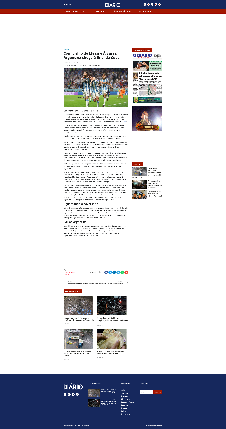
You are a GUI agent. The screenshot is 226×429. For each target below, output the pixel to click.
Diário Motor (125, 399)
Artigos (123, 390)
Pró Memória (125, 414)
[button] (145, 4)
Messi (67, 274)
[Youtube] (159, 4)
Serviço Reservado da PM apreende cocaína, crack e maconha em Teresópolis (79, 319)
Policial (123, 411)
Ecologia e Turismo (127, 402)
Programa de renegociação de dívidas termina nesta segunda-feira (110, 352)
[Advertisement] (113, 29)
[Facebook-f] (148, 4)
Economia (124, 405)
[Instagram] (152, 4)
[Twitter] (156, 4)
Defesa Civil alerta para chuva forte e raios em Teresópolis (155, 194)
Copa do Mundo (69, 272)
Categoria (124, 393)
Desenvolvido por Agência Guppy (153, 425)
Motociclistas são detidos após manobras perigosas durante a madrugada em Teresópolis (112, 320)
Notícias (66, 49)
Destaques (124, 396)
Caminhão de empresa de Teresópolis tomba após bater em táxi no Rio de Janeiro (77, 353)
